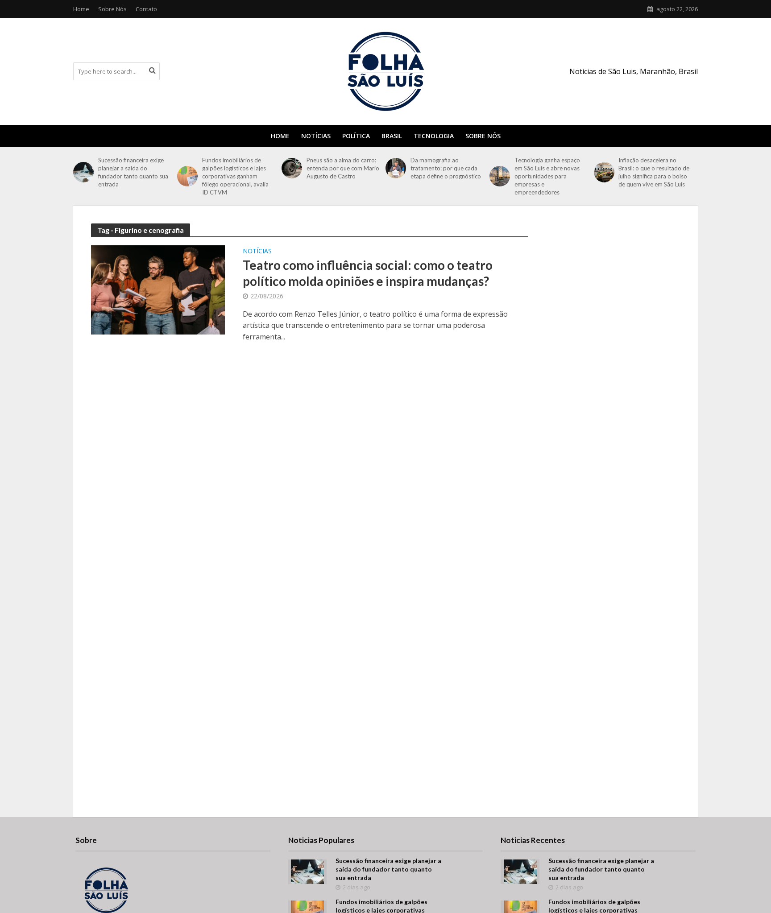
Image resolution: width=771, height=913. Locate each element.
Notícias (316, 136)
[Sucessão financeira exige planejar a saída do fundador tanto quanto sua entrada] (83, 172)
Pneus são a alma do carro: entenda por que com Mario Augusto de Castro (343, 168)
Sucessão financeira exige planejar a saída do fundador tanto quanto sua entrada (133, 172)
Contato (146, 9)
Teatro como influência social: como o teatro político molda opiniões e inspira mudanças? (368, 273)
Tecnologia (434, 136)
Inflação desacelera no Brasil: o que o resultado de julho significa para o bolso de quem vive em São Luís (653, 172)
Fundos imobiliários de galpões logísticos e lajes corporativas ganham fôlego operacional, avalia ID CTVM (235, 176)
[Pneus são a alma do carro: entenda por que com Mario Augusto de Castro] (292, 168)
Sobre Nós (112, 9)
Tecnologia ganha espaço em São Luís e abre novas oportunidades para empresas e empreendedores (547, 176)
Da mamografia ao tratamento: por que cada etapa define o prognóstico (446, 168)
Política (356, 136)
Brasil (391, 136)
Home (81, 9)
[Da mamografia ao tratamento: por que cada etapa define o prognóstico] (396, 168)
